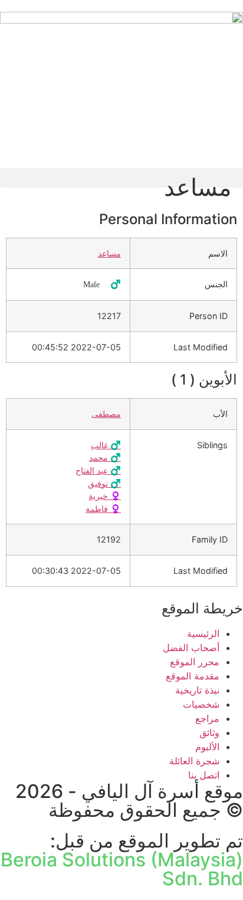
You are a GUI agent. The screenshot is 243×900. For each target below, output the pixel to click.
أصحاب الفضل (191, 647)
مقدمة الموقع (192, 676)
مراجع (207, 718)
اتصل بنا (203, 775)
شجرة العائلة (194, 761)
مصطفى (106, 414)
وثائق (209, 732)
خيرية (104, 496)
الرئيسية (203, 633)
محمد (105, 457)
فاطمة (103, 509)
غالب (106, 445)
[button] (121, 178)
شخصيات (201, 704)
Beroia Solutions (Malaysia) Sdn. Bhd (122, 869)
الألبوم (207, 747)
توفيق (104, 483)
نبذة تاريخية (197, 690)
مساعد (109, 253)
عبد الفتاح (98, 470)
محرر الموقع (194, 662)
